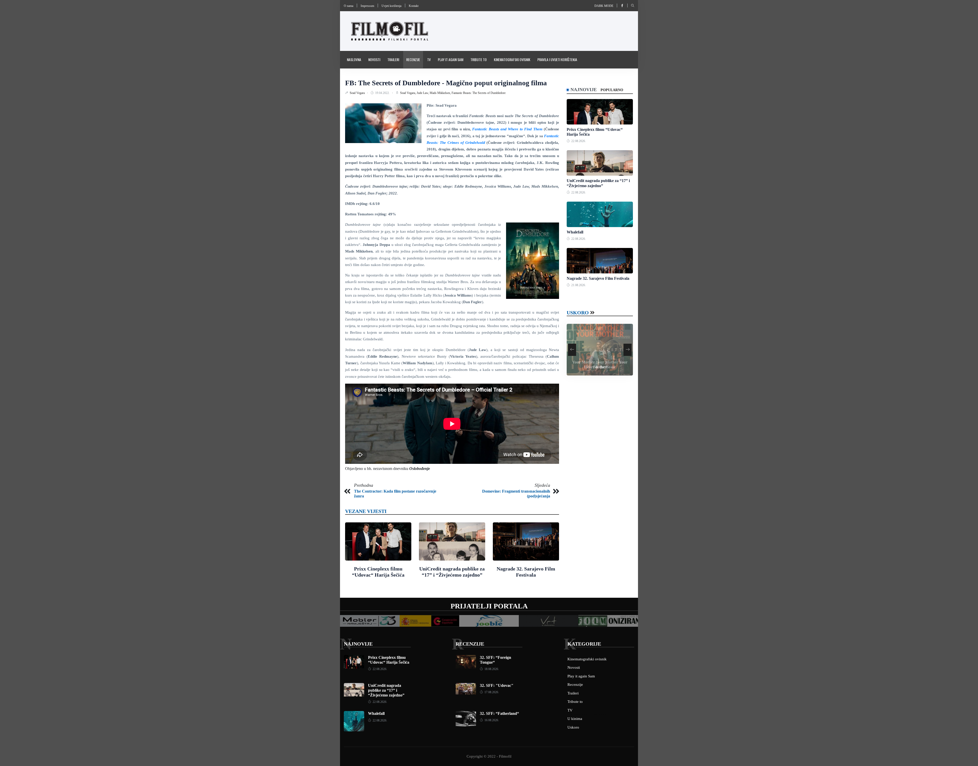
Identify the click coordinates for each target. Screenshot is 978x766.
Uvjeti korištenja (391, 6)
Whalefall (575, 232)
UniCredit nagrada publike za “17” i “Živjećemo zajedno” (386, 690)
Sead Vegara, (408, 93)
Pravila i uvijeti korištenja (557, 59)
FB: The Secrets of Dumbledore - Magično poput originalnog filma (446, 83)
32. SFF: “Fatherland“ (499, 713)
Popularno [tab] (612, 90)
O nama (348, 6)
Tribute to (478, 59)
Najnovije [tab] (583, 89)
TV (429, 59)
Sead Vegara (357, 93)
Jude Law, (423, 93)
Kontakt (413, 6)
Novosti (374, 59)
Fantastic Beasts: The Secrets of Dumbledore (479, 93)
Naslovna (354, 59)
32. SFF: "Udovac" (496, 685)
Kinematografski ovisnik (512, 59)
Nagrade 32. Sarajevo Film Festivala (598, 278)
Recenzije (413, 59)
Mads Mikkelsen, (441, 93)
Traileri (393, 59)
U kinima (574, 719)
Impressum (367, 6)
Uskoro (578, 312)
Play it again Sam (450, 59)
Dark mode (603, 6)
